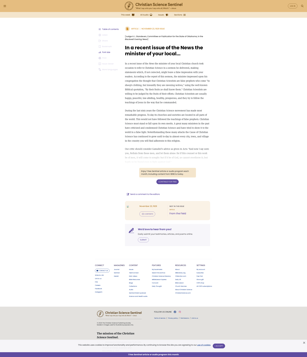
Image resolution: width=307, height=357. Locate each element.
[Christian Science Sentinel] (153, 6)
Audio (131, 289)
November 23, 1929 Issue (153, 28)
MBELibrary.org (180, 273)
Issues (131, 269)
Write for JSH (99, 275)
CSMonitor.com (180, 276)
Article (135, 28)
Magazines (119, 265)
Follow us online (163, 312)
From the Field (177, 213)
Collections (133, 286)
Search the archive (158, 273)
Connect (99, 265)
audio (138, 296)
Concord (155, 283)
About (177, 269)
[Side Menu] (5, 6)
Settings (201, 265)
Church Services (181, 286)
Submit (143, 239)
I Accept (219, 346)
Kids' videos (133, 276)
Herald (116, 276)
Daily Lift (178, 279)
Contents (148, 214)
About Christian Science (183, 289)
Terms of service (159, 318)
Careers (97, 285)
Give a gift (200, 279)
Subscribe (200, 273)
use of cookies (203, 345)
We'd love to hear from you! (155, 229)
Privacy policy (173, 318)
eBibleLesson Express (159, 279)
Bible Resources (134, 279)
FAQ (96, 282)
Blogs (131, 283)
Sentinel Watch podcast (137, 293)
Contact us (103, 271)
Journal (116, 269)
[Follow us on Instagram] (179, 311)
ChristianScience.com (183, 293)
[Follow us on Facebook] (175, 311)
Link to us (98, 278)
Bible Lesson (179, 283)
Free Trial (200, 276)
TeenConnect (134, 273)
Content (133, 265)
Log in (292, 6)
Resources (180, 265)
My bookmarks (157, 269)
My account (201, 269)
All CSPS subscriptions (204, 286)
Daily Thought (157, 286)
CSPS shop (200, 283)
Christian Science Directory (161, 276)
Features (156, 265)
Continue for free (167, 181)
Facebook (98, 288)
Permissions (184, 318)
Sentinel (117, 273)
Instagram (98, 292)
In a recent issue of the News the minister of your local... (164, 51)
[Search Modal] (302, 6)
